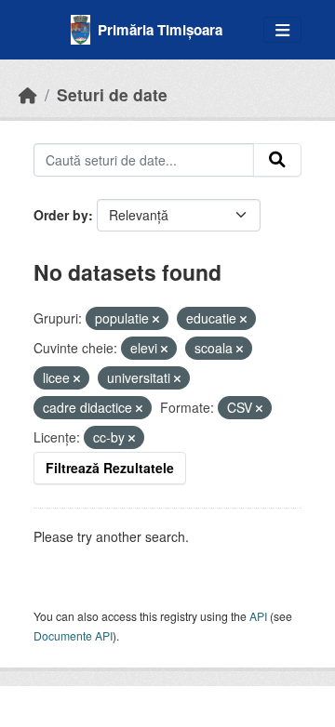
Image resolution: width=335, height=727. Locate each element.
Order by (61, 214)
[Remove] (156, 318)
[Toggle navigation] (282, 30)
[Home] (28, 94)
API (258, 616)
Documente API (73, 635)
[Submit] (277, 160)
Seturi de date (112, 94)
